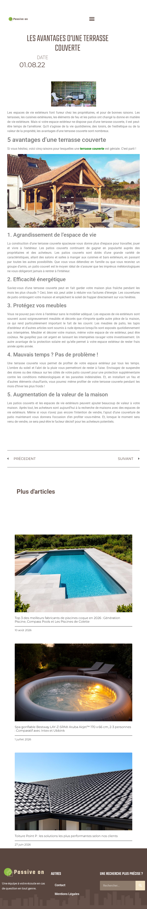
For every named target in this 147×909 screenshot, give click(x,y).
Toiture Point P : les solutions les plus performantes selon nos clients (66, 836)
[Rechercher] (140, 885)
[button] (92, 19)
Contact (60, 885)
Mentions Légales (67, 894)
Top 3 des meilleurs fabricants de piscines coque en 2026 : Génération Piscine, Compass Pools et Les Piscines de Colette (67, 619)
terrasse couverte (92, 148)
